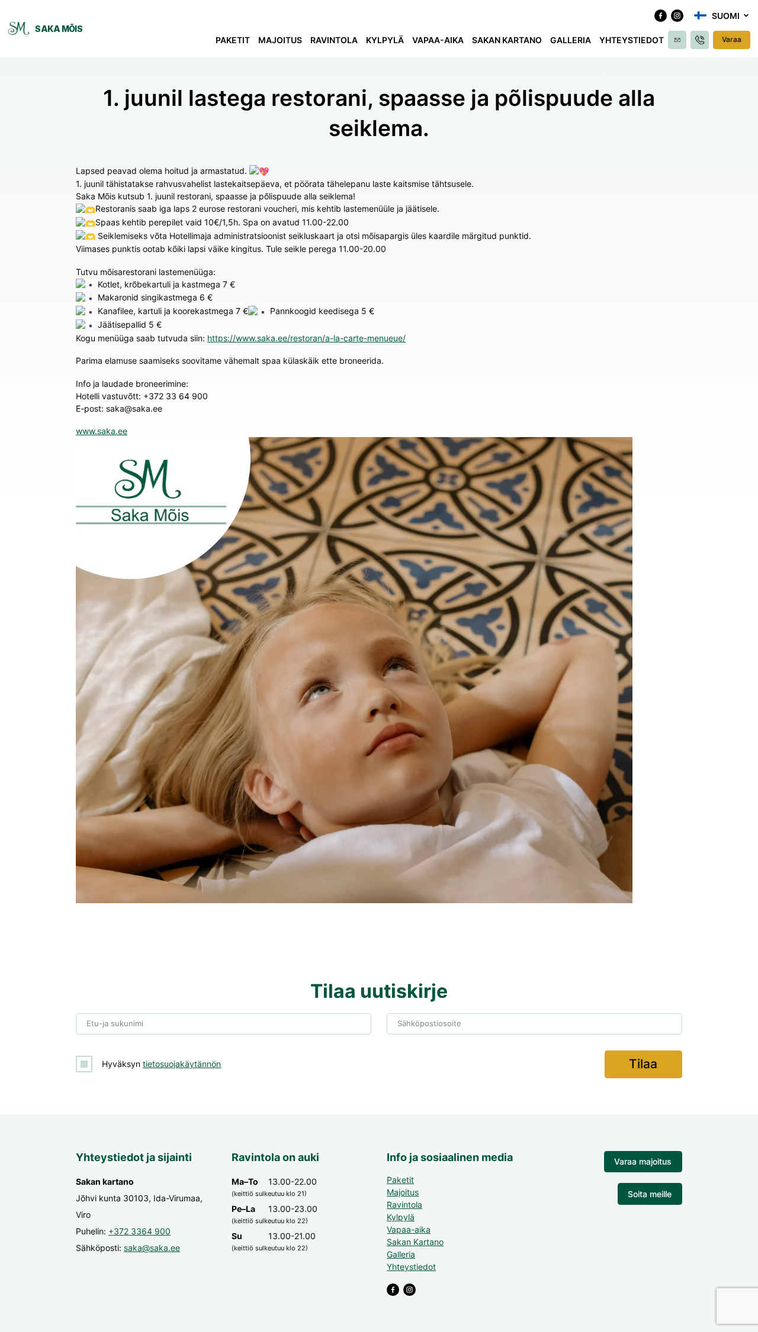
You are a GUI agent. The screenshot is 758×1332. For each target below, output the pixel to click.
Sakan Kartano (507, 40)
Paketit (233, 40)
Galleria (570, 40)
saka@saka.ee (152, 1248)
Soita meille (650, 1194)
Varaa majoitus (643, 1161)
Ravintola (334, 40)
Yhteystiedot (631, 40)
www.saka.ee (101, 431)
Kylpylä (385, 40)
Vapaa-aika (438, 40)
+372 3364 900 (139, 1231)
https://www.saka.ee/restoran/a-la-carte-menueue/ (306, 338)
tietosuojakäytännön (182, 1064)
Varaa (731, 39)
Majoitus (280, 40)
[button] (722, 15)
